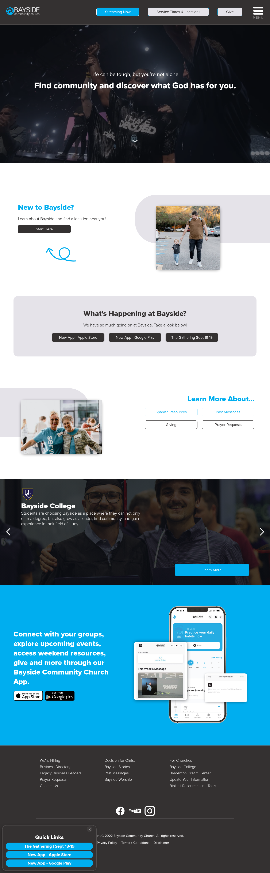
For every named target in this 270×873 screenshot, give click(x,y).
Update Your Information (189, 779)
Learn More (211, 570)
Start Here (44, 229)
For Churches (181, 760)
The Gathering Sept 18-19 (192, 337)
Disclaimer (161, 842)
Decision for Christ (120, 760)
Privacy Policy (107, 842)
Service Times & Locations (178, 12)
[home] (23, 11)
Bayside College (183, 767)
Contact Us (49, 786)
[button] (258, 12)
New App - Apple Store (78, 337)
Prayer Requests (228, 424)
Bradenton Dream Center (190, 773)
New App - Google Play (135, 337)
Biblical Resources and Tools (193, 786)
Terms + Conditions (135, 842)
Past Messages (228, 412)
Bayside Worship (118, 779)
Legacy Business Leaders (60, 773)
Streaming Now (118, 12)
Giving (171, 424)
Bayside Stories (117, 767)
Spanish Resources (171, 412)
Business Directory (55, 767)
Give (230, 12)
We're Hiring (50, 760)
